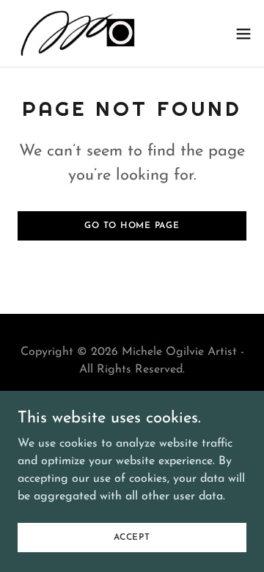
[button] (243, 33)
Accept (132, 536)
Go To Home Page (131, 225)
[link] (76, 33)
